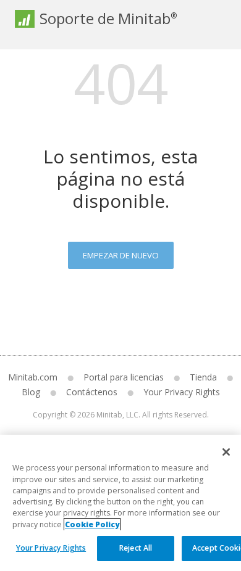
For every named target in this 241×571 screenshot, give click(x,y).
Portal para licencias (123, 377)
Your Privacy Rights (51, 548)
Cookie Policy (92, 524)
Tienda (203, 377)
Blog (31, 392)
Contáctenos (91, 392)
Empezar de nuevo (121, 255)
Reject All (135, 548)
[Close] (226, 452)
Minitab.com (32, 377)
